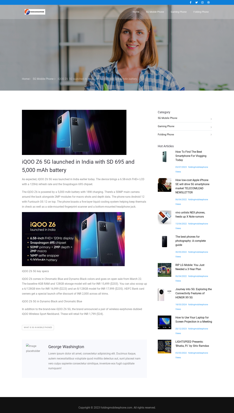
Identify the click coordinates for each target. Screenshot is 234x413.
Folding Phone (201, 11)
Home (136, 11)
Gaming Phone (179, 11)
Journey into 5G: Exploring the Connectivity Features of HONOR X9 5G (193, 293)
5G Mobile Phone (155, 11)
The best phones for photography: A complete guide (190, 241)
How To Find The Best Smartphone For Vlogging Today (190, 156)
